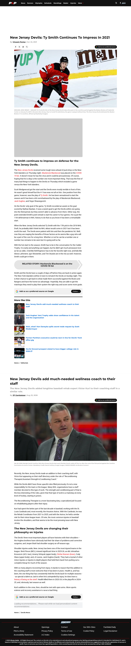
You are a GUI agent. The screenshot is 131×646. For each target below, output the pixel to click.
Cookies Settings (68, 635)
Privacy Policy (47, 631)
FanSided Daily (110, 627)
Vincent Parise (19, 42)
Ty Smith (44, 195)
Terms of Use (66, 631)
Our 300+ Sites (89, 627)
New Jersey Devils (25, 170)
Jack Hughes (19, 201)
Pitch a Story (19, 631)
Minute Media (14, 640)
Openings (45, 627)
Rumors (30, 3)
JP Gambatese (19, 395)
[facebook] (120, 3)
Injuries (73, 3)
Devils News (25, 612)
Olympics (38, 3)
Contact (64, 627)
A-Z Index (45, 635)
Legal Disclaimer (110, 631)
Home (16, 363)
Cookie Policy (88, 631)
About (16, 627)
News (23, 3)
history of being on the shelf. (25, 579)
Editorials (24, 363)
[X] (116, 3)
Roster (65, 3)
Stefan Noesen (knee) (66, 554)
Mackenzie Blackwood (51, 173)
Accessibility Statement (23, 635)
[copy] (26, 46)
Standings (57, 3)
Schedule (47, 3)
